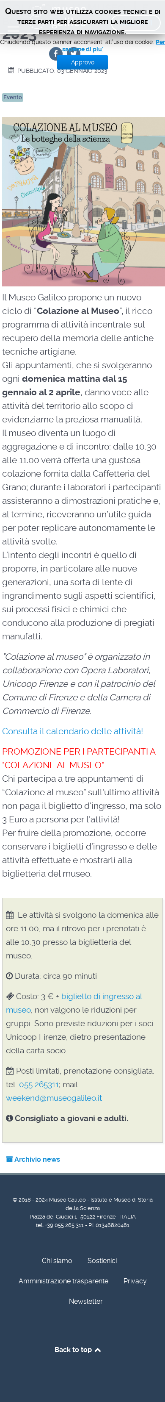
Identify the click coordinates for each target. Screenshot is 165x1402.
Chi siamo (57, 1261)
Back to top (74, 1350)
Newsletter (86, 1301)
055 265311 (39, 1084)
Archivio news (36, 1159)
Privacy (135, 1281)
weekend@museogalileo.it (54, 1098)
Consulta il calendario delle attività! (72, 731)
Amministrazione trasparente (63, 1281)
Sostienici (102, 1261)
